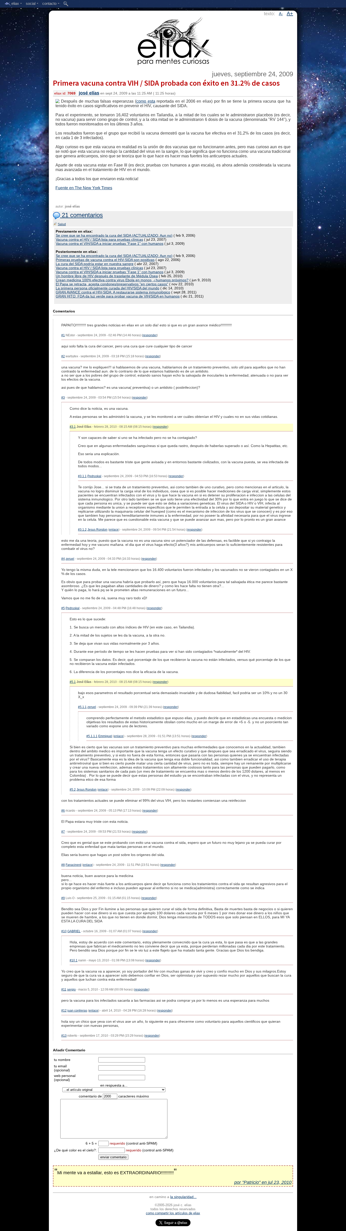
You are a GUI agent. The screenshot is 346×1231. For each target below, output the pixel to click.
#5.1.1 (82, 707)
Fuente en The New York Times (83, 188)
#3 (63, 397)
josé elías (89, 93)
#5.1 (73, 682)
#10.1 (74, 960)
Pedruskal (94, 476)
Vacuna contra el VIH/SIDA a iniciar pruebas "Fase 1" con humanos (109, 243)
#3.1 (73, 426)
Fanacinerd (73, 865)
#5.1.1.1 (92, 736)
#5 (63, 608)
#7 (63, 831)
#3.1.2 (82, 529)
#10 (64, 931)
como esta (145, 101)
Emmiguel (105, 736)
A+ (290, 13)
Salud (62, 224)
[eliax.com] (173, 40)
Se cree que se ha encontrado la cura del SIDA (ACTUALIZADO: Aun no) (114, 235)
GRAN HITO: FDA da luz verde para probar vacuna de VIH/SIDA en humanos (118, 296)
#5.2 (73, 789)
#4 (63, 559)
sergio (71, 989)
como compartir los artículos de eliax (173, 1213)
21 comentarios (81, 215)
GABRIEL (74, 931)
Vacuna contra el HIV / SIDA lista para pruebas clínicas (99, 239)
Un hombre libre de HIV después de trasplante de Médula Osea (107, 276)
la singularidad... (183, 1197)
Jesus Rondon (97, 529)
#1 (63, 335)
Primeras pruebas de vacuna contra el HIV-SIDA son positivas (105, 260)
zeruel (70, 559)
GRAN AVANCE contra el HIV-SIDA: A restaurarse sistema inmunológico (113, 292)
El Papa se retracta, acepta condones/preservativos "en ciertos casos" (112, 284)
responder (150, 335)
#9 (63, 898)
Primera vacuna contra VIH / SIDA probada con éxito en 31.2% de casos (166, 83)
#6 (63, 810)
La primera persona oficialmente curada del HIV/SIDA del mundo (107, 288)
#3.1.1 (82, 476)
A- (281, 14)
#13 (64, 1035)
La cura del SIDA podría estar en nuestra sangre (94, 264)
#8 (63, 865)
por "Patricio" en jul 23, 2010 (263, 1182)
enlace (114, 529)
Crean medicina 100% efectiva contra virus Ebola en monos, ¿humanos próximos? (122, 280)
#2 (63, 356)
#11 (63, 989)
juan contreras (77, 1010)
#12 (64, 1010)
